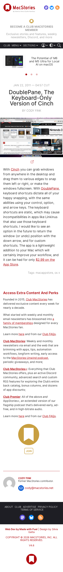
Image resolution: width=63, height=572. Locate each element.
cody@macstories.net (39, 487)
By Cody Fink (31, 110)
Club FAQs (49, 334)
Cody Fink (24, 478)
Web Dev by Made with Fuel (21, 529)
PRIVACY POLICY (48, 506)
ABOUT (9, 506)
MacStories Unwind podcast (29, 358)
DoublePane (50, 188)
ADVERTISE (29, 506)
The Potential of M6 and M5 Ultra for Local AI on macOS (44, 61)
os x (57, 272)
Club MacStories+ (15, 369)
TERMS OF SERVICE (31, 509)
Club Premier (11, 396)
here (21, 334)
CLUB (7, 45)
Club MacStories (36, 299)
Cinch (15, 169)
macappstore (44, 272)
